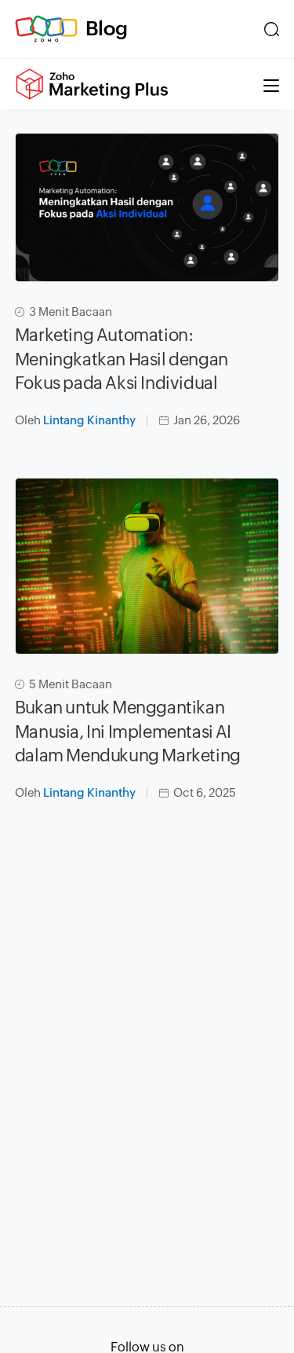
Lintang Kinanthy (89, 420)
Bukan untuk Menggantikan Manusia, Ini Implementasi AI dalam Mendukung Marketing (128, 732)
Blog (106, 28)
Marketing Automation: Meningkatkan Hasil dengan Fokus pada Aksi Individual (121, 359)
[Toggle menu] (271, 84)
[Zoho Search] (271, 29)
